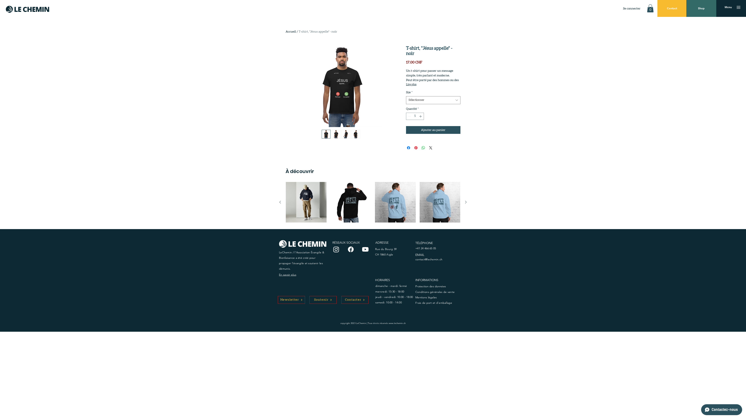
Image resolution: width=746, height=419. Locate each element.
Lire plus (411, 84)
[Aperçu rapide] (306, 202)
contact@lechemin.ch (428, 259)
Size (409, 92)
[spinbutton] (414, 116)
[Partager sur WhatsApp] (423, 147)
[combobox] (433, 100)
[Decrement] (409, 116)
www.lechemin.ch (397, 323)
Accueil (291, 31)
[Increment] (420, 116)
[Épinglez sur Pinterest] (416, 147)
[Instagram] (336, 249)
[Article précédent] (280, 202)
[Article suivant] (466, 202)
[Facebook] (351, 249)
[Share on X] (430, 147)
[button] (650, 8)
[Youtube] (365, 249)
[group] (373, 202)
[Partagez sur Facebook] (408, 147)
